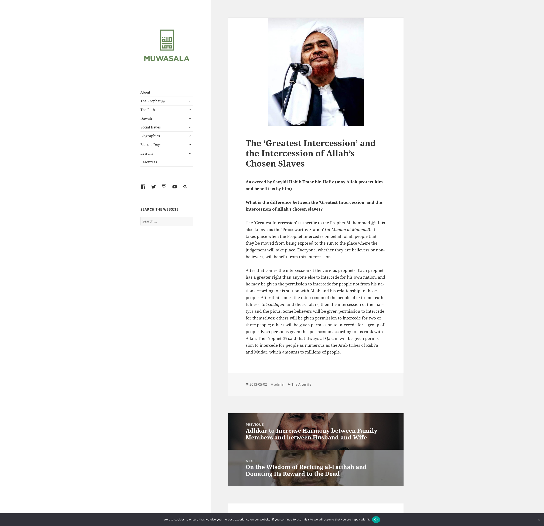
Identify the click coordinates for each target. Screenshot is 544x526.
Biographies (150, 136)
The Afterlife (301, 384)
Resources (148, 162)
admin (279, 384)
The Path (147, 109)
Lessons (146, 153)
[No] (539, 519)
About (145, 92)
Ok (376, 519)
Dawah (146, 118)
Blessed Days (150, 144)
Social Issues (150, 127)
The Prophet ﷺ (152, 101)
